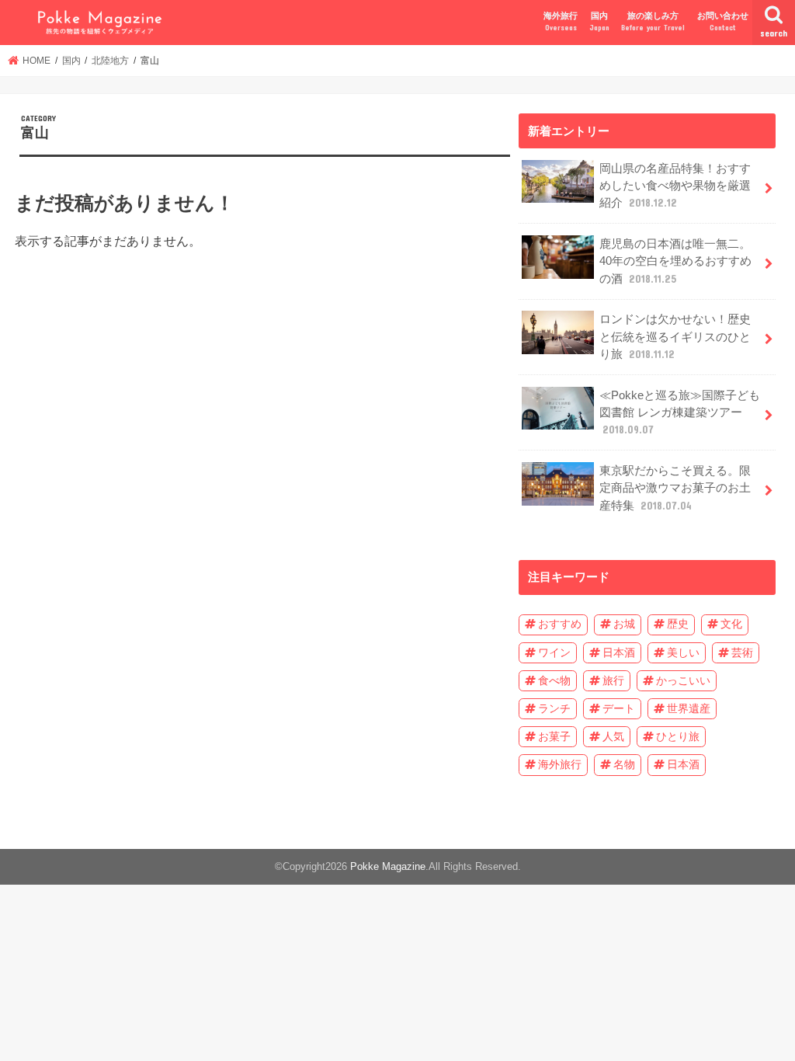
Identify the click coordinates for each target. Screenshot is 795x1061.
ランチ (554, 708)
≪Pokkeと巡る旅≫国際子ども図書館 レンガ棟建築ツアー (679, 412)
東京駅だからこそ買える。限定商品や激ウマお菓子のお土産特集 (675, 487)
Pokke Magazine (387, 866)
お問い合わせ (722, 21)
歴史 (678, 623)
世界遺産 (688, 708)
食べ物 (554, 680)
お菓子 (554, 736)
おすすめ (559, 623)
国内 (599, 21)
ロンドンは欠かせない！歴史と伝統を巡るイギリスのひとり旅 (675, 336)
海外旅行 (560, 21)
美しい (683, 652)
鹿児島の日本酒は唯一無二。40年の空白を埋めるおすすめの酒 (675, 261)
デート (618, 708)
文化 (731, 623)
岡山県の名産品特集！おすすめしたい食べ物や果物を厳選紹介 (675, 185)
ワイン (554, 652)
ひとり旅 (678, 736)
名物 (624, 764)
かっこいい (683, 680)
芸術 (742, 652)
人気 (613, 736)
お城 (624, 623)
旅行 (613, 680)
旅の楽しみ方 (653, 21)
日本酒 (618, 652)
